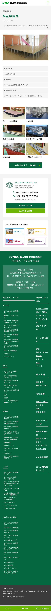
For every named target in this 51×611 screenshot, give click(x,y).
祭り (37, 362)
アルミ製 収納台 (8, 565)
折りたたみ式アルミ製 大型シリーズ (11, 381)
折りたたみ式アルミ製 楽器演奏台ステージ (11, 331)
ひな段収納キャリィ (9, 502)
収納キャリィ (7, 354)
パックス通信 (41, 449)
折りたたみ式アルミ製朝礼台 (11, 524)
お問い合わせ (26, 205)
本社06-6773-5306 (27, 192)
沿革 (38, 408)
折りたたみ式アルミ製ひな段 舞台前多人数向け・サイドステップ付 (11, 483)
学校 (38, 25)
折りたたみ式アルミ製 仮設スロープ (11, 347)
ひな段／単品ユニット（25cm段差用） (10, 498)
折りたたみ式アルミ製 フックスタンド (11, 549)
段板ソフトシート (8, 445)
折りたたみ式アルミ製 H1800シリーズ (10, 386)
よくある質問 (44, 608)
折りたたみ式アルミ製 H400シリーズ (10, 372)
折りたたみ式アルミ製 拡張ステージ (11, 335)
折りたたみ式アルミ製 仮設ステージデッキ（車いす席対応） (11, 341)
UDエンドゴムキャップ (10, 505)
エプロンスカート (9, 357)
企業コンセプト (42, 401)
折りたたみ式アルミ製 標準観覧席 (11, 418)
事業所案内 (40, 412)
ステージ (6, 305)
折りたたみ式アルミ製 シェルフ (11, 558)
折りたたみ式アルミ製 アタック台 (11, 531)
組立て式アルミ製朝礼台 (11, 528)
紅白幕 (6, 398)
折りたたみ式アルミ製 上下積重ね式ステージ (11, 321)
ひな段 (5, 466)
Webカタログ (41, 445)
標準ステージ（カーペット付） (11, 316)
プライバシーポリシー (8, 588)
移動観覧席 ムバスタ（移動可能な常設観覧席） (11, 438)
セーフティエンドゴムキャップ (11, 449)
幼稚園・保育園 (42, 352)
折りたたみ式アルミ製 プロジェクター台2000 (11, 572)
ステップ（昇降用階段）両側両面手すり (11, 401)
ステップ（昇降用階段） (10, 351)
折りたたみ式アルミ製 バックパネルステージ (11, 326)
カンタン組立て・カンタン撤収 (41, 319)
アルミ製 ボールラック (10, 568)
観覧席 (5, 411)
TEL (10, 608)
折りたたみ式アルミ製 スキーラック (11, 536)
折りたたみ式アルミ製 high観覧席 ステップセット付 (11, 433)
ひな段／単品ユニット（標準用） (11, 489)
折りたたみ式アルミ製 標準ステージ (11, 312)
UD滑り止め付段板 (9, 508)
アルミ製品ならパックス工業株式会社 (14, 25)
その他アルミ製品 (10, 517)
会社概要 (39, 405)
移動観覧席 (7, 442)
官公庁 (38, 355)
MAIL (27, 608)
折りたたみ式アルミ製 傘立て (11, 553)
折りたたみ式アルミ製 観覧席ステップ (11, 427)
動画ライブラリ (42, 385)
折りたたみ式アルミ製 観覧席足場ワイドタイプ (11, 422)
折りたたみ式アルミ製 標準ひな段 (11, 473)
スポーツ (39, 359)
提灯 (5, 395)
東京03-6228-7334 (27, 196)
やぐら (5, 365)
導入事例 (31, 25)
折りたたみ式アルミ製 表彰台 (11, 544)
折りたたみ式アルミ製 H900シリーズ (10, 376)
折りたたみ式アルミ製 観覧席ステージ (11, 457)
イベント (39, 366)
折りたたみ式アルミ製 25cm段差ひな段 (10, 478)
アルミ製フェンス (9, 562)
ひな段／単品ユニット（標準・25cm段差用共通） (11, 494)
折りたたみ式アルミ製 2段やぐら (11, 391)
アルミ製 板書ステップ (10, 540)
